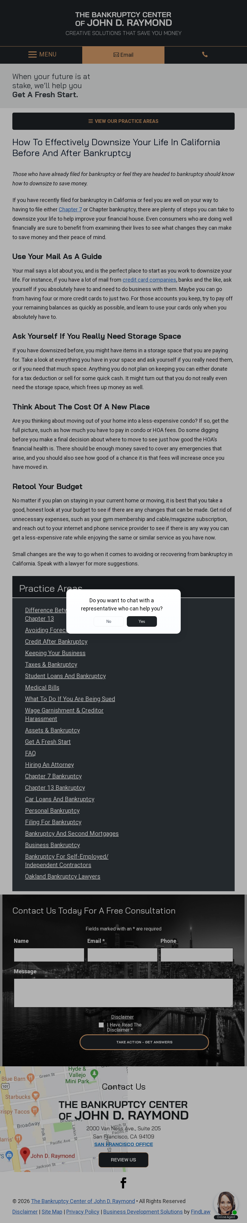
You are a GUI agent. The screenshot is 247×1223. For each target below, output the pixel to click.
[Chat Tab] (123, 611)
